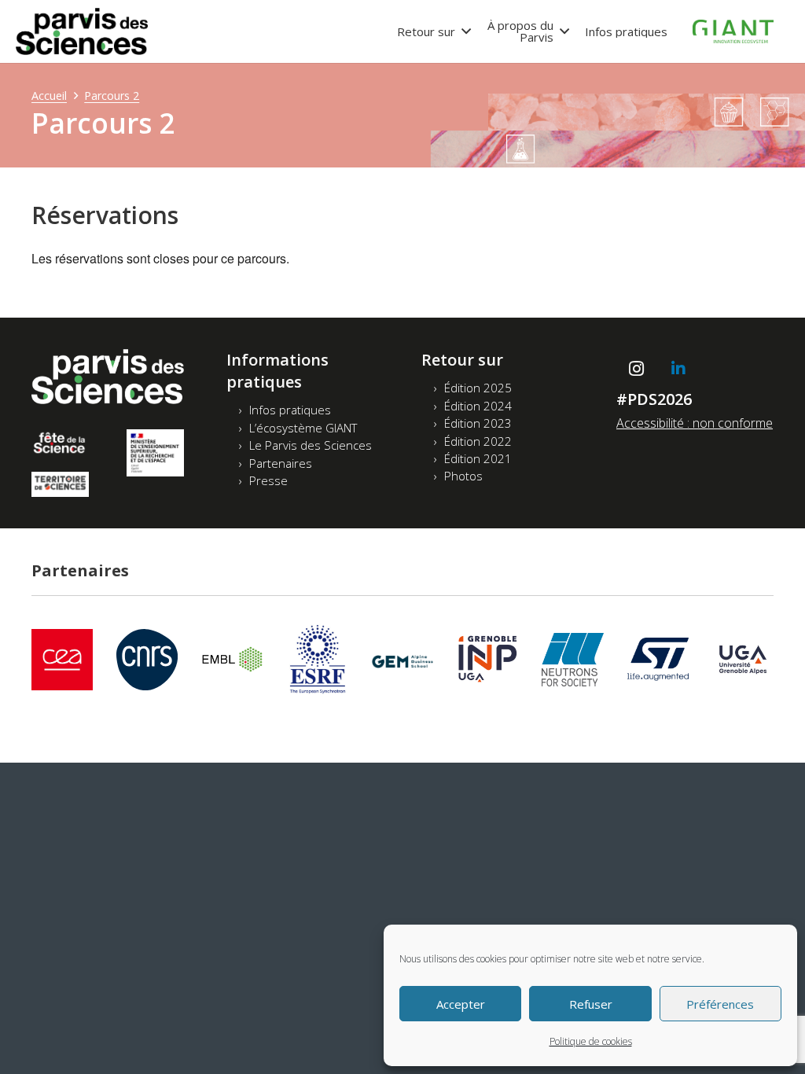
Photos (463, 476)
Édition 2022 (478, 441)
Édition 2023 (478, 423)
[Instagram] (636, 368)
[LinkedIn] (678, 368)
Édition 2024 (478, 406)
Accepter (460, 1004)
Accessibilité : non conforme (694, 423)
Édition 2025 (478, 387)
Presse (268, 480)
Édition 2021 (478, 458)
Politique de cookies (591, 1041)
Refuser (590, 1004)
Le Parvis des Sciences (310, 445)
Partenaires (280, 463)
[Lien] (82, 31)
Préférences (720, 1004)
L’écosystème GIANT (303, 428)
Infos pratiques (290, 409)
